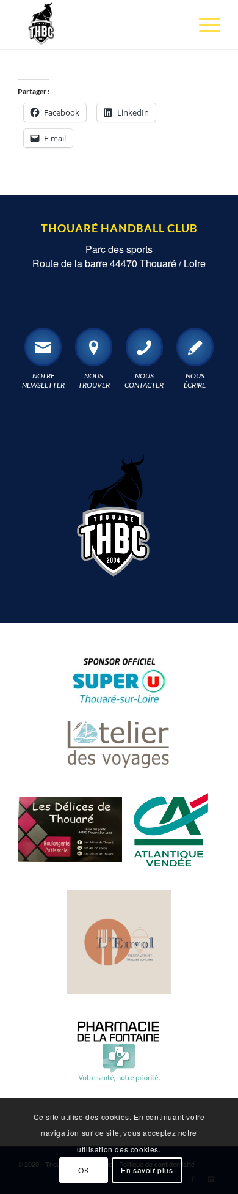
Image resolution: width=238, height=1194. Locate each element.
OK (83, 1170)
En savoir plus (147, 1170)
